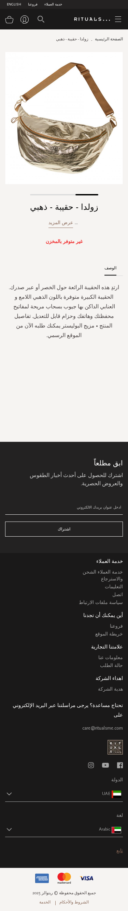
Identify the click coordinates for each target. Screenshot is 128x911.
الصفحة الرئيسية (109, 39)
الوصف (110, 268)
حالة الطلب (111, 665)
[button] (41, 194)
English (14, 4)
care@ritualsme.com (102, 728)
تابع (119, 851)
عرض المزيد (60, 223)
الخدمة (45, 902)
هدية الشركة (110, 689)
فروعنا (33, 4)
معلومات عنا (110, 657)
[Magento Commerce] (94, 19)
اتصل (117, 595)
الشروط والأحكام (74, 902)
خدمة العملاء (53, 4)
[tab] (113, 265)
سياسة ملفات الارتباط (101, 602)
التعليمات (114, 587)
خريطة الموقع (109, 634)
